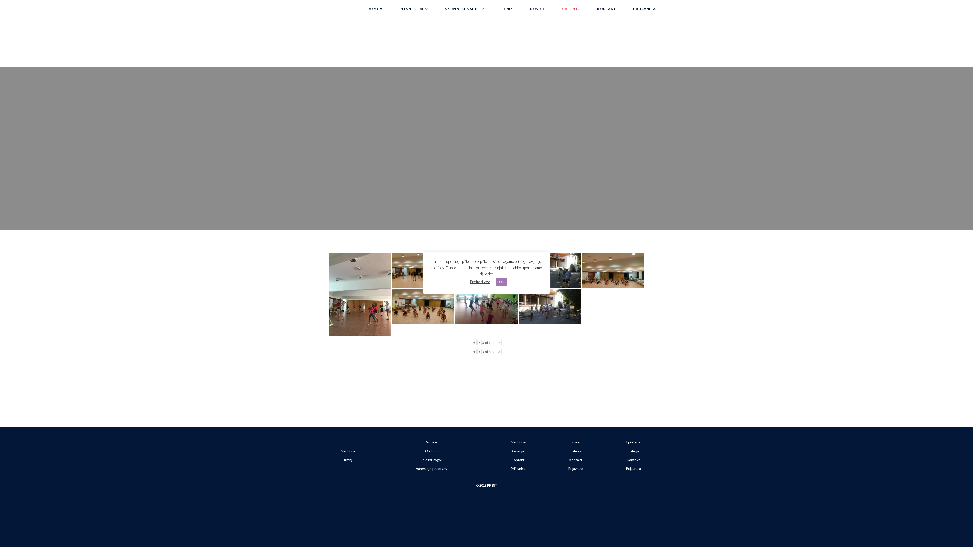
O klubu (431, 451)
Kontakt (606, 9)
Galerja (633, 451)
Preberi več (480, 281)
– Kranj (346, 460)
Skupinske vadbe (462, 9)
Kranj (575, 442)
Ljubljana (633, 442)
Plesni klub (411, 9)
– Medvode (346, 451)
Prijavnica (644, 9)
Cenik (507, 9)
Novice (537, 9)
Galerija (571, 9)
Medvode (518, 442)
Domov (374, 9)
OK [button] (501, 282)
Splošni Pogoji (431, 460)
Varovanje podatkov (431, 468)
